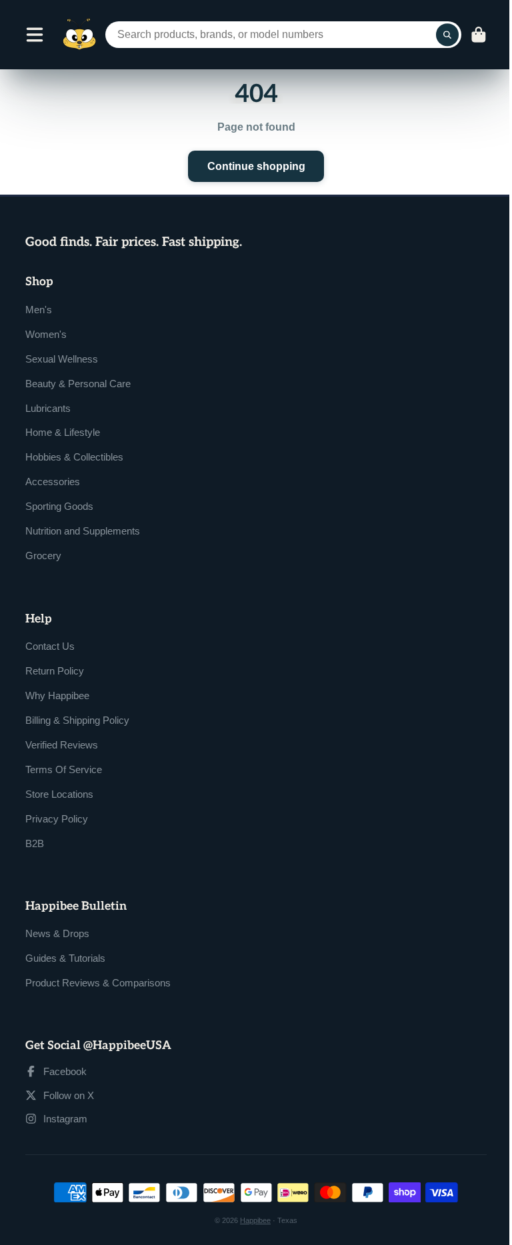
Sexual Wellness (61, 359)
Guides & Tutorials (65, 958)
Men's (38, 309)
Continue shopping (256, 166)
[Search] (447, 34)
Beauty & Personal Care (78, 383)
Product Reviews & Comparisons (98, 982)
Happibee (255, 1220)
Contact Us (50, 646)
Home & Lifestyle (62, 432)
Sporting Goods (59, 506)
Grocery (43, 555)
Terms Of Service (63, 769)
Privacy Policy (56, 818)
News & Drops (57, 933)
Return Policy (54, 670)
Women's (46, 334)
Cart (479, 35)
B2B (34, 843)
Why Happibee (57, 695)
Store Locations (59, 794)
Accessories (52, 481)
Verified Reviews (61, 744)
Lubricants (48, 408)
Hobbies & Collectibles (74, 457)
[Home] (79, 34)
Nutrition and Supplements (82, 531)
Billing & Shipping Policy (77, 720)
